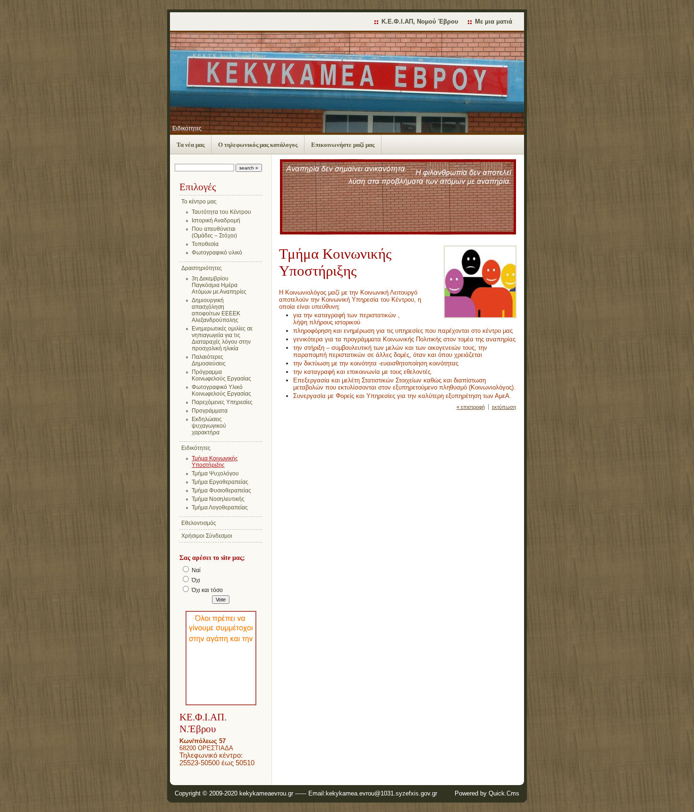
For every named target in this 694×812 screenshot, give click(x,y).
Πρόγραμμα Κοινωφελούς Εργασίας (221, 375)
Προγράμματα (210, 410)
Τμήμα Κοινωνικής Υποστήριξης (215, 461)
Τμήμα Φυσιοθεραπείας (221, 490)
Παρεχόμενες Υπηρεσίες (222, 402)
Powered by (487, 793)
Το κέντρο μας (199, 201)
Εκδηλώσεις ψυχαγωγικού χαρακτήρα (209, 426)
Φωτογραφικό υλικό (217, 252)
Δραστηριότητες (201, 268)
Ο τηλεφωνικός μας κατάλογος (257, 144)
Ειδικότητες (187, 128)
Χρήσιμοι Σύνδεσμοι (206, 536)
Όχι (196, 580)
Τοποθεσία (205, 244)
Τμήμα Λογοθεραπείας (220, 507)
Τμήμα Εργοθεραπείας (220, 482)
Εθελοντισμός (198, 523)
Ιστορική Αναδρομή (216, 220)
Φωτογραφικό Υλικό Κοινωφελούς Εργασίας (221, 390)
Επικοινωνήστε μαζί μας (342, 144)
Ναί (196, 570)
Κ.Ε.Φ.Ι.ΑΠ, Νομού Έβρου (419, 21)
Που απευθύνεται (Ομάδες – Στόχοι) (214, 232)
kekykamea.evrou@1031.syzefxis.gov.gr (381, 793)
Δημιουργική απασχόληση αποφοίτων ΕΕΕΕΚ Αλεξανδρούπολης (216, 310)
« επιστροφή (471, 407)
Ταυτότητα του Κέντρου (221, 212)
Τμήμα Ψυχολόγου (215, 473)
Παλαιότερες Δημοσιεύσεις (209, 360)
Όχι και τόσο (207, 590)
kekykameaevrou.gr (266, 793)
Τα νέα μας (190, 144)
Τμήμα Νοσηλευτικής (218, 499)
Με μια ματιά (493, 21)
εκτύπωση (504, 407)
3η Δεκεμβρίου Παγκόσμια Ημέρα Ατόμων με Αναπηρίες (219, 285)
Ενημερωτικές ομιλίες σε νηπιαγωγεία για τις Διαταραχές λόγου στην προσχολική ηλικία (222, 338)
